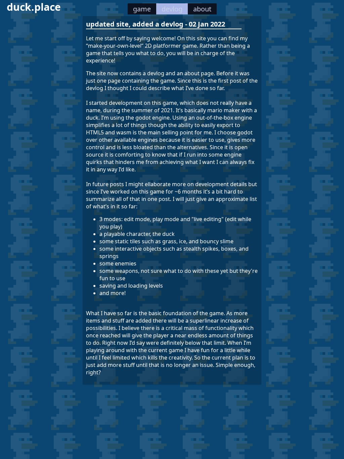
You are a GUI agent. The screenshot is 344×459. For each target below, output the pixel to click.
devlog (172, 8)
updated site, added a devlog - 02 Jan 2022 (155, 24)
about (202, 8)
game (142, 8)
